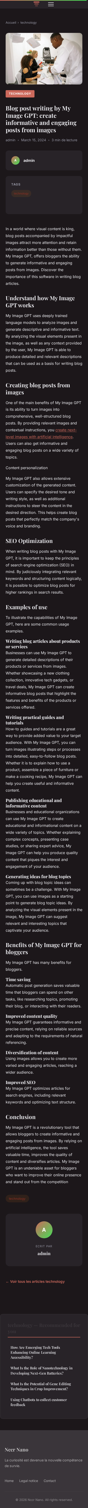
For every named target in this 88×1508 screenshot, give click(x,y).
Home (9, 1481)
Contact (50, 1481)
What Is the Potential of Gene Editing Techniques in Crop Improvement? (41, 1386)
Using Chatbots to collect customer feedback (39, 1402)
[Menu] (51, 4)
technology (28, 22)
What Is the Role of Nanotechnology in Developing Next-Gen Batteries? (42, 1370)
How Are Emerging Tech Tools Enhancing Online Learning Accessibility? (35, 1352)
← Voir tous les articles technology (35, 1281)
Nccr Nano (16, 1449)
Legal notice (28, 1481)
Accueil (11, 22)
